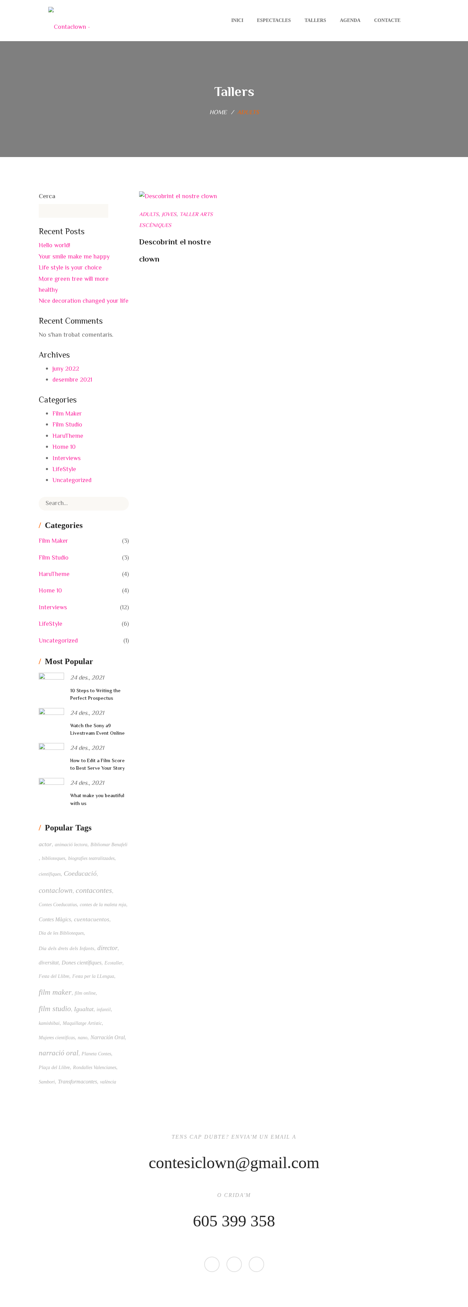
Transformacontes (77, 1081)
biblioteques (53, 858)
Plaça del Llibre (54, 1067)
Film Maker (67, 414)
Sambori (47, 1081)
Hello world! (54, 246)
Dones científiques (81, 963)
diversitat (49, 963)
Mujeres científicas (57, 1037)
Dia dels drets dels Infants (66, 948)
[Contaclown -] (69, 20)
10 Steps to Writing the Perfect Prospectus (95, 695)
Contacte (387, 20)
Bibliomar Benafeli (108, 844)
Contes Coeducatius (58, 904)
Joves (169, 215)
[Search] (118, 504)
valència (108, 1081)
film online (85, 993)
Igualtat (84, 1009)
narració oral (58, 1053)
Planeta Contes (96, 1053)
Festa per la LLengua (93, 976)
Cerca (47, 197)
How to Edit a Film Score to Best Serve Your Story (97, 764)
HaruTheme (67, 436)
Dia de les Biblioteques (61, 933)
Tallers (315, 20)
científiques (50, 874)
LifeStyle (64, 470)
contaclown (56, 890)
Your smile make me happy (74, 257)
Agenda (350, 20)
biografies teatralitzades (91, 858)
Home (218, 113)
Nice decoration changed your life (83, 301)
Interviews (66, 459)
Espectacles (274, 20)
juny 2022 (65, 369)
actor (45, 844)
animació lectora (71, 844)
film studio (55, 1009)
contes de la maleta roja (103, 904)
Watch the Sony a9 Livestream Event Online (97, 730)
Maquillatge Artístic (82, 1023)
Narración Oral (107, 1037)
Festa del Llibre (54, 976)
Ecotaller (113, 963)
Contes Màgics (55, 919)
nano (82, 1037)
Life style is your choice (70, 268)
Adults (149, 215)
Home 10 (64, 447)
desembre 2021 (72, 380)
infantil (104, 1009)
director (107, 947)
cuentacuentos (91, 919)
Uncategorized (71, 480)
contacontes (94, 890)
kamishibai (49, 1023)
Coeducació (80, 873)
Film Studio (67, 425)
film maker (55, 992)
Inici (237, 20)
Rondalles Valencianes (94, 1067)
